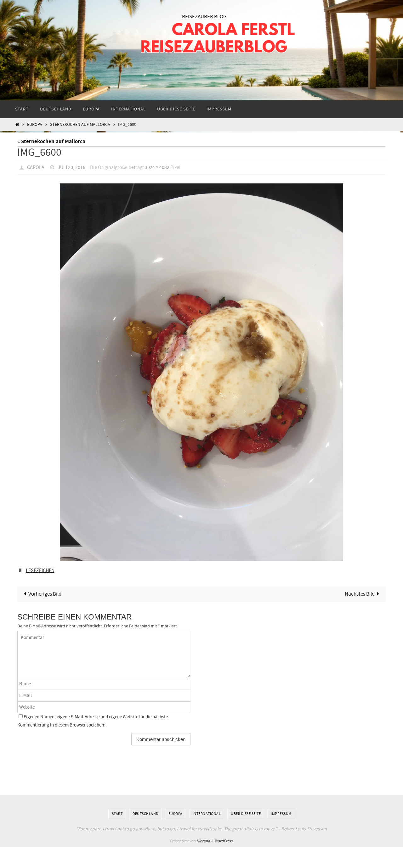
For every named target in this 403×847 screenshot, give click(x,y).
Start (117, 813)
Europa (34, 124)
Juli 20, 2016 (71, 167)
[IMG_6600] (201, 372)
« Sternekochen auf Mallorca (51, 141)
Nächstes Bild (360, 594)
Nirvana (203, 841)
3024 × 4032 (157, 167)
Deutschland (145, 813)
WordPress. (223, 841)
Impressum (281, 813)
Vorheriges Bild (44, 594)
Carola (35, 167)
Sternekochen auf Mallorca (80, 124)
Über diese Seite (246, 813)
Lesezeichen (40, 570)
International (207, 813)
